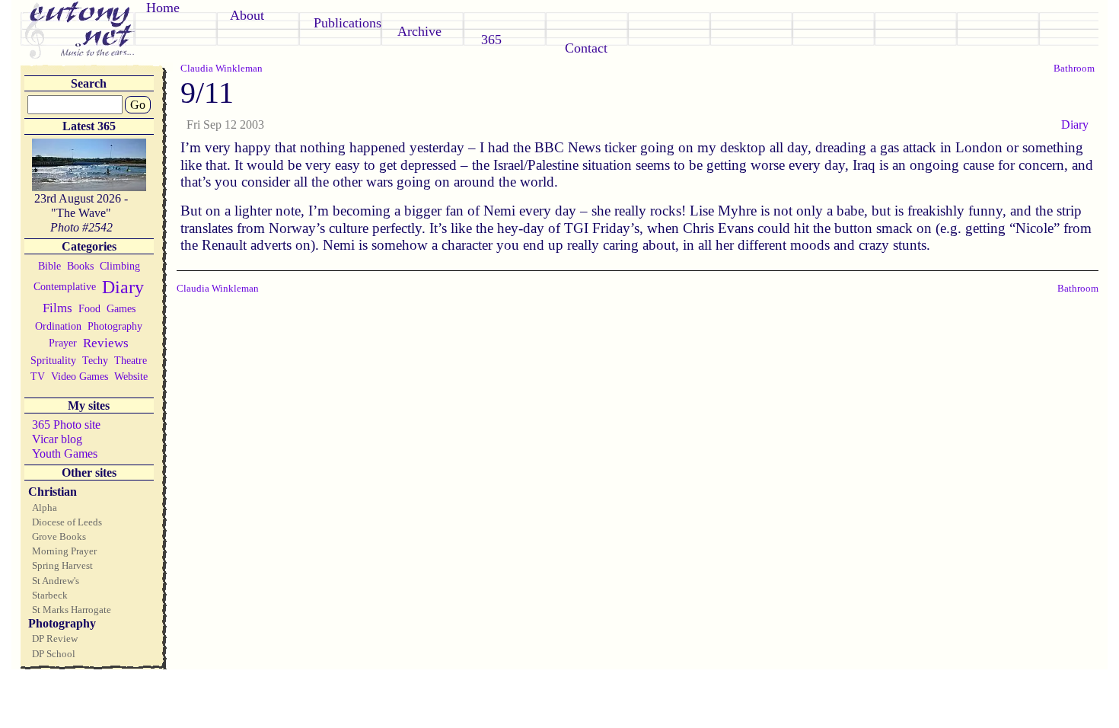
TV (37, 376)
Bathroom (1074, 68)
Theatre (130, 360)
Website (131, 376)
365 (491, 39)
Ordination (58, 326)
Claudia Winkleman (221, 68)
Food (89, 308)
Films (57, 308)
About (247, 15)
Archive (419, 31)
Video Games (79, 376)
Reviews (106, 343)
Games (121, 308)
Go (137, 104)
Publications (347, 22)
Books (80, 266)
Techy (95, 360)
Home (163, 7)
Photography (115, 326)
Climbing (120, 266)
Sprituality (53, 360)
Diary (123, 287)
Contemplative (64, 286)
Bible (49, 266)
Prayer (63, 343)
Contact (586, 48)
